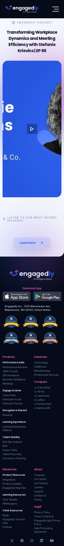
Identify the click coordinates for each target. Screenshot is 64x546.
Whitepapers (10, 503)
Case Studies (10, 499)
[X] (12, 540)
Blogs (6, 515)
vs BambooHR (42, 408)
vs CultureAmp (42, 387)
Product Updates (12, 483)
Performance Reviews (15, 367)
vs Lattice (39, 399)
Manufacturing (42, 370)
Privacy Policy (42, 512)
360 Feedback (11, 375)
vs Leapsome (41, 395)
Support (38, 491)
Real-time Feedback (14, 379)
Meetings (8, 383)
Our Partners (41, 483)
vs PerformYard (42, 403)
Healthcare (40, 366)
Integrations (9, 479)
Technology (41, 362)
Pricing (38, 499)
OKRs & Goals (10, 371)
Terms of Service (44, 516)
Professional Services (46, 374)
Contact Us (40, 495)
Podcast (7, 526)
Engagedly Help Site (14, 487)
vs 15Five (39, 391)
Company (39, 475)
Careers (38, 487)
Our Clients (40, 479)
